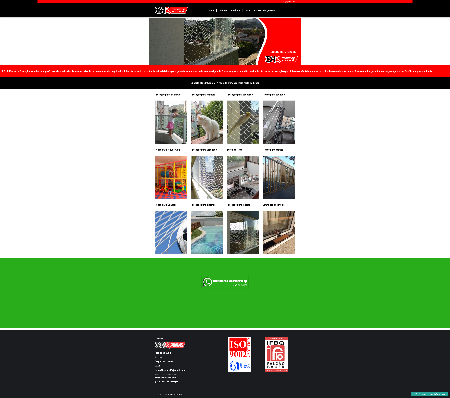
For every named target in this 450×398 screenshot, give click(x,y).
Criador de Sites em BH (174, 394)
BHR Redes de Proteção (165, 377)
